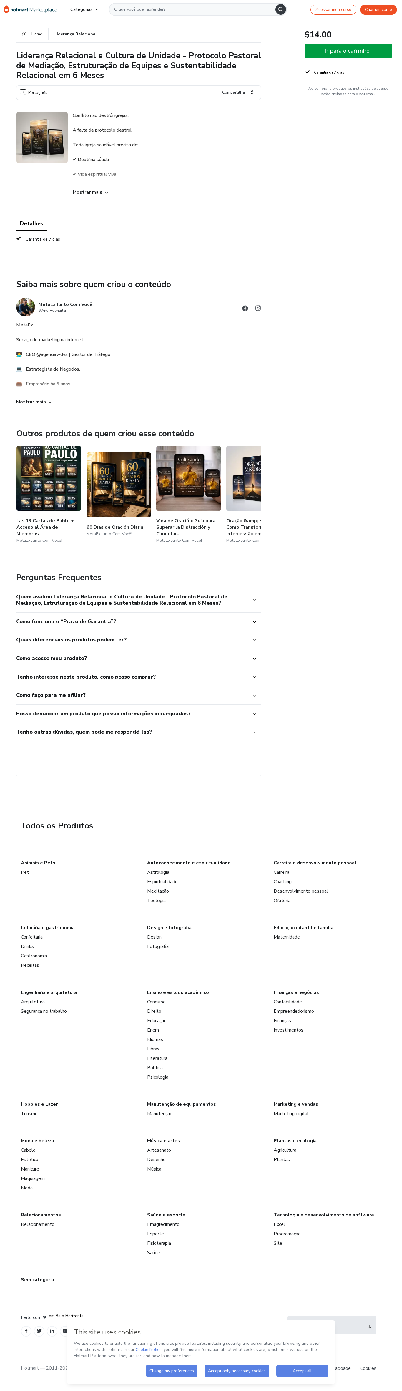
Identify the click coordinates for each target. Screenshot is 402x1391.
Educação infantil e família (303, 927)
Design (154, 937)
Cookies (368, 1368)
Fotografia (158, 946)
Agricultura (285, 1150)
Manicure (30, 1169)
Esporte (155, 1234)
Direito (154, 1011)
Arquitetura (33, 1002)
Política (155, 1068)
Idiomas (155, 1039)
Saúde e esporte (166, 1215)
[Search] (280, 9)
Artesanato (159, 1150)
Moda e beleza (37, 1141)
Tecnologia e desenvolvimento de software (324, 1215)
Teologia (156, 900)
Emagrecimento (163, 1224)
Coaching (283, 881)
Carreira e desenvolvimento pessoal (315, 863)
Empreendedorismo (294, 1011)
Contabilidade (288, 1002)
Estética (29, 1159)
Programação (287, 1234)
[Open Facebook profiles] (26, 1331)
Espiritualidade (162, 881)
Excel (279, 1224)
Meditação (158, 891)
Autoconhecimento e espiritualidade (189, 863)
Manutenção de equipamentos (181, 1104)
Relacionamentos (41, 1215)
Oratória (282, 900)
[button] (132, 600)
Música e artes (163, 1141)
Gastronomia (34, 956)
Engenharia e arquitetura (49, 992)
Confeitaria (32, 937)
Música (154, 1169)
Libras (153, 1049)
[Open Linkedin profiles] (52, 1331)
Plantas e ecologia (295, 1141)
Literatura (157, 1058)
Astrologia (158, 872)
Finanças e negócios (296, 992)
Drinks (27, 946)
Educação (157, 1020)
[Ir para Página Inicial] (32, 9)
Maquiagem (33, 1178)
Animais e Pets (38, 863)
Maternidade (287, 937)
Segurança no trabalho (44, 1011)
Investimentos (288, 1030)
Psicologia (157, 1077)
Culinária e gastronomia (48, 927)
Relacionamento (37, 1224)
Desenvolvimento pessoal (301, 891)
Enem (153, 1030)
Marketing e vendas (296, 1104)
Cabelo (28, 1150)
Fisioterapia (159, 1243)
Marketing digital (291, 1113)
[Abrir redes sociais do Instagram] (258, 309)
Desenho (156, 1159)
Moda (27, 1188)
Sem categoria (37, 1279)
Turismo (29, 1113)
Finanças (282, 1020)
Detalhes (31, 223)
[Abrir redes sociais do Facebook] (245, 309)
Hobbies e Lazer (39, 1104)
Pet (25, 872)
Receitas (30, 965)
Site (278, 1243)
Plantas (282, 1159)
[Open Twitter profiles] (39, 1331)
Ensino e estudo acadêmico (178, 992)
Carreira (281, 872)
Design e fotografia (169, 927)
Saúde (153, 1252)
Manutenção (159, 1113)
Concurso (156, 1002)
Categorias (81, 9)
